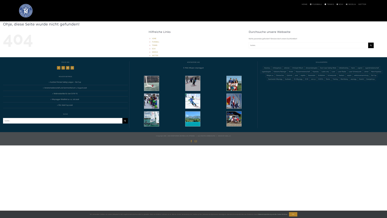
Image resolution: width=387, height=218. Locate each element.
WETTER (155, 55)
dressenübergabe (311, 68)
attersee (287, 68)
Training (335, 79)
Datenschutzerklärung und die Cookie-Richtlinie (272, 214)
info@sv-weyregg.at (196, 68)
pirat (296, 75)
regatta (303, 75)
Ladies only (325, 71)
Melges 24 (270, 75)
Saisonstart (311, 75)
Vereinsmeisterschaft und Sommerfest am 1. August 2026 (65, 88)
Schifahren (321, 75)
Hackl (353, 68)
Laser (333, 71)
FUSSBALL (155, 42)
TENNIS (154, 45)
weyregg (353, 79)
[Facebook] (58, 68)
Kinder (291, 71)
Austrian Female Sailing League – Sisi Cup (65, 82)
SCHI (153, 49)
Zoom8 (361, 79)
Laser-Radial (342, 71)
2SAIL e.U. (228, 136)
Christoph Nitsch (297, 68)
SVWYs (320, 79)
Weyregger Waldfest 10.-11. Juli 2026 (65, 99)
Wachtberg (344, 79)
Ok (293, 214)
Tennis (328, 79)
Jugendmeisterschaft (372, 68)
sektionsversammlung (361, 75)
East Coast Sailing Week (328, 68)
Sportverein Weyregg (275, 79)
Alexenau (267, 68)
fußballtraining (343, 68)
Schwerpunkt (332, 75)
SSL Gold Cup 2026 (65, 105)
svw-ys (313, 79)
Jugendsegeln (266, 71)
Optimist (289, 75)
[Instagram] (72, 68)
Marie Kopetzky (376, 71)
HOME (154, 38)
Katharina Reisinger (280, 71)
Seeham (341, 75)
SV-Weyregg (298, 79)
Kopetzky (316, 71)
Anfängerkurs (277, 68)
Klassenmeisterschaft (303, 71)
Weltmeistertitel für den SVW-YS (66, 94)
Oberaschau (280, 75)
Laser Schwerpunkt (355, 71)
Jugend (359, 68)
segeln (349, 75)
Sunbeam (288, 79)
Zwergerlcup (370, 79)
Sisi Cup (373, 75)
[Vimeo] (67, 68)
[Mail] (63, 68)
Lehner (366, 71)
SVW (306, 79)
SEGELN (155, 52)
